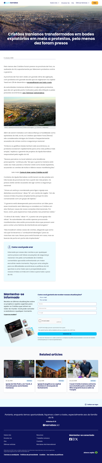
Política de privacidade (29, 455)
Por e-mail (43, 297)
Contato (40, 441)
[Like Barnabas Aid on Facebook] (70, 440)
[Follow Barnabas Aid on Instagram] (73, 440)
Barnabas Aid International (46, 444)
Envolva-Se (65, 3)
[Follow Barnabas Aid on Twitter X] (76, 440)
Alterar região (89, 452)
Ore (72, 3)
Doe (95, 3)
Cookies (42, 455)
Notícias (29, 381)
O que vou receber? (10, 314)
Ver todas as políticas (55, 455)
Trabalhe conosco (43, 438)
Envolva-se (8, 438)
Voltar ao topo (91, 404)
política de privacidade (76, 337)
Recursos (40, 435)
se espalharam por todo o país (39, 82)
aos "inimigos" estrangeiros (33, 93)
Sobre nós (7, 435)
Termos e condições (11, 455)
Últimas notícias (9, 444)
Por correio (43, 300)
